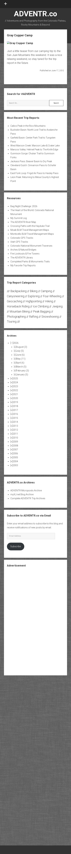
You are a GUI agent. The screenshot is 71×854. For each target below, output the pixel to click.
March (21, 366)
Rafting (33, 316)
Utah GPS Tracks (19, 241)
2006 (15, 453)
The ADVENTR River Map (23, 222)
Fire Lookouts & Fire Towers (24, 253)
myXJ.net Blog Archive (22, 494)
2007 (15, 449)
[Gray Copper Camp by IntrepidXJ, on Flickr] (20, 43)
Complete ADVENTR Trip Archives (27, 498)
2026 (15, 343)
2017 (15, 410)
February (22, 370)
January (22, 374)
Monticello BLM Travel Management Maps (32, 234)
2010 (15, 437)
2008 (15, 445)
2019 (15, 402)
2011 (15, 433)
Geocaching (14, 301)
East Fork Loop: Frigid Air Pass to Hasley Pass (34, 173)
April (20, 362)
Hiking (49, 301)
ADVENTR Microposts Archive (26, 490)
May (20, 358)
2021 (15, 394)
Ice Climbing (41, 306)
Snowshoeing (50, 316)
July (20, 351)
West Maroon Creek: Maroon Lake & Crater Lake (35, 145)
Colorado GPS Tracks (21, 238)
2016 (15, 414)
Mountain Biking (20, 311)
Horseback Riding (18, 306)
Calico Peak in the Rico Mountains (28, 126)
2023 (15, 386)
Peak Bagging (42, 311)
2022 (15, 390)
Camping (46, 291)
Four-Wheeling (52, 296)
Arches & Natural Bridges (23, 249)
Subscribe (15, 546)
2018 (15, 406)
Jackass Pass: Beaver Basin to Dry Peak (31, 161)
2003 (15, 465)
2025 (15, 378)
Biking (33, 291)
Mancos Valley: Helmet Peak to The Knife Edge (34, 149)
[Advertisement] (35, 621)
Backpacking (18, 291)
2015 (15, 418)
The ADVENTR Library (21, 257)
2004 (15, 461)
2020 (15, 398)
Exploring (34, 296)
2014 (15, 422)
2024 (15, 382)
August (21, 347)
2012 (15, 429)
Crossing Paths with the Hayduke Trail (30, 226)
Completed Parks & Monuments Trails (30, 261)
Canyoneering (15, 296)
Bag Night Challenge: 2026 (23, 206)
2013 (15, 426)
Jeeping (57, 306)
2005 (15, 457)
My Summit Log (18, 218)
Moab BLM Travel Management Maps (29, 230)
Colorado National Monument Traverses (31, 245)
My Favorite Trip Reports (23, 265)
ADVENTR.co (35, 13)
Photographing (16, 316)
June (20, 354)
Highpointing (34, 301)
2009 (15, 441)
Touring (12, 321)
